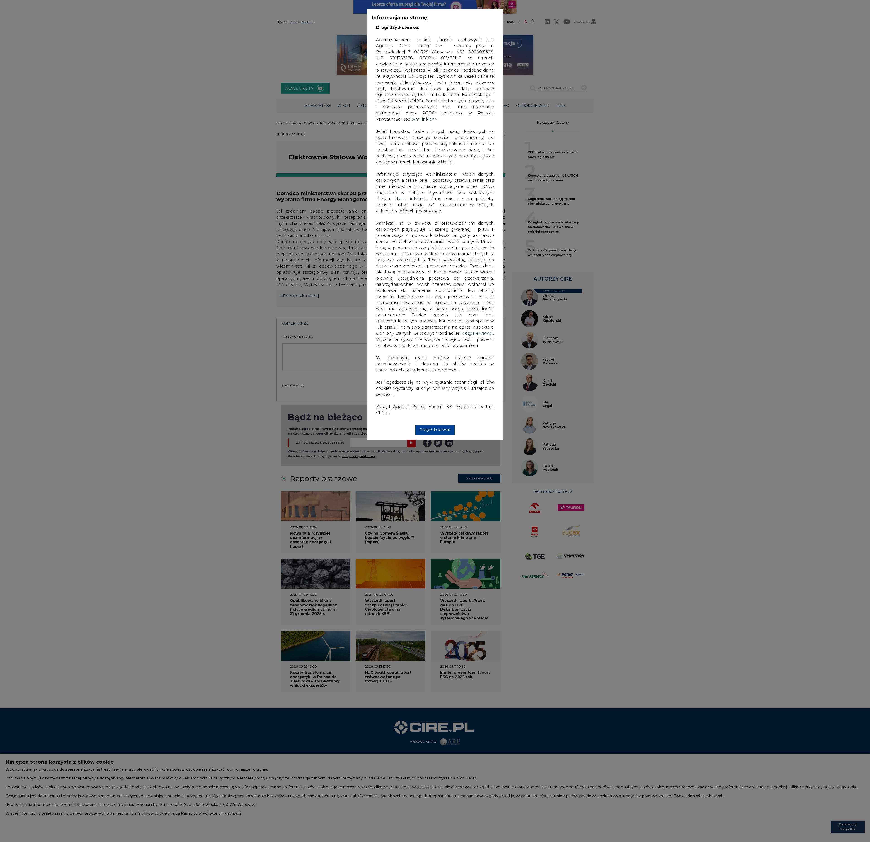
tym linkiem (410, 198)
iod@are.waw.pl (477, 333)
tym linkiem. (424, 119)
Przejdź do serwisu (435, 430)
